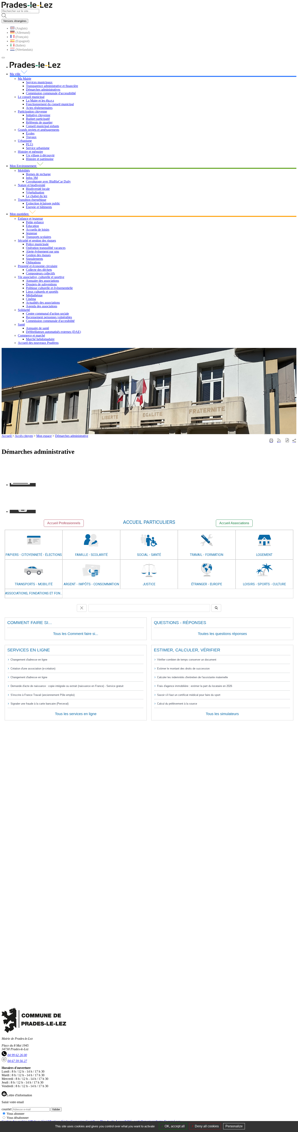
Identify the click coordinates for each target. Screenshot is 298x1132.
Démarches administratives (43, 89)
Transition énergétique (32, 199)
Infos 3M (32, 178)
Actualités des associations (43, 302)
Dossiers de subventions (41, 284)
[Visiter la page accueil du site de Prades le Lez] (27, 7)
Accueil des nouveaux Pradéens (38, 342)
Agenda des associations (41, 306)
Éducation (32, 226)
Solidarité (24, 310)
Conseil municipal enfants (42, 126)
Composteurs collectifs (40, 273)
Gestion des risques (38, 255)
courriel (6, 1109)
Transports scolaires (38, 237)
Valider (56, 1109)
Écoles (30, 133)
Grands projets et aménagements (38, 129)
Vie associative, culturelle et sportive (41, 277)
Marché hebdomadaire (40, 339)
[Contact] (23, 484)
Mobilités (24, 170)
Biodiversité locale (38, 188)
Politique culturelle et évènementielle (49, 288)
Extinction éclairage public (43, 203)
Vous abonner (15, 1113)
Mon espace (44, 436)
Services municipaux (39, 82)
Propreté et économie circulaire (37, 266)
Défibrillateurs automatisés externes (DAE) (53, 332)
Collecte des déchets (39, 269)
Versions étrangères (15, 21)
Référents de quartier (39, 122)
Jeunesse (31, 233)
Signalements (34, 258)
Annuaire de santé (37, 328)
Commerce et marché (31, 335)
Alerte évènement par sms (42, 251)
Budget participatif (38, 119)
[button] (287, 441)
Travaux (31, 137)
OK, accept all (174, 1126)
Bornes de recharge (38, 174)
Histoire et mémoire (30, 151)
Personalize (234, 1126)
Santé (21, 324)
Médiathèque (34, 295)
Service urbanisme (37, 148)
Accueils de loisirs (37, 229)
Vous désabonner (18, 1117)
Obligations (33, 262)
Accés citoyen (24, 436)
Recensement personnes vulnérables (49, 317)
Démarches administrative (71, 436)
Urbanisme (25, 140)
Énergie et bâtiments (39, 207)
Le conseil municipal (31, 97)
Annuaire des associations (42, 280)
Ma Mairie (24, 78)
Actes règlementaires (39, 108)
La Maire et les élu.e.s (40, 100)
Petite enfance (35, 222)
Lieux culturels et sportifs (42, 291)
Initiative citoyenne (38, 115)
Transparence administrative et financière (52, 86)
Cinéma (31, 299)
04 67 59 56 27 (17, 1061)
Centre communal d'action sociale (47, 313)
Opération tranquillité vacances (45, 248)
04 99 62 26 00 (17, 1055)
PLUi (29, 144)
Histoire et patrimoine (40, 159)
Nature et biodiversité (31, 185)
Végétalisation (35, 192)
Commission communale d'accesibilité (50, 321)
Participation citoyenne (32, 111)
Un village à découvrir (40, 155)
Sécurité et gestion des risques (37, 240)
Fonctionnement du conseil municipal (50, 104)
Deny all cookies (206, 1126)
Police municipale (37, 244)
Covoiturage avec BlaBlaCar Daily (48, 181)
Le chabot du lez (36, 196)
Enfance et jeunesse (30, 218)
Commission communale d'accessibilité (51, 93)
